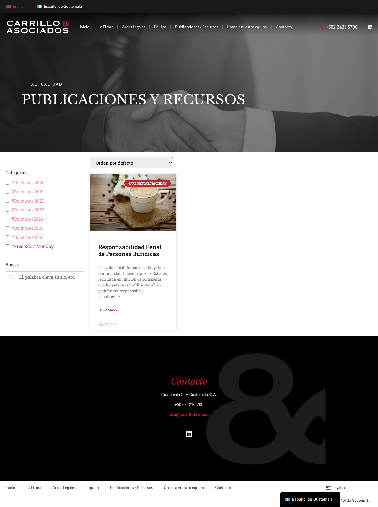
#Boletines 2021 (27, 191)
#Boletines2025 (27, 228)
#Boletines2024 (27, 219)
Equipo (160, 26)
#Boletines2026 (27, 237)
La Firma (105, 26)
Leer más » (108, 310)
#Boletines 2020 (28, 182)
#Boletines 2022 (28, 201)
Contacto (284, 26)
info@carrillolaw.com (189, 414)
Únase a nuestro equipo (247, 26)
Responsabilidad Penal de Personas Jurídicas (130, 250)
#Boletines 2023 (28, 209)
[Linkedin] (370, 26)
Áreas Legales (133, 26)
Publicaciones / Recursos (196, 26)
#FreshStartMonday (32, 246)
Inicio (84, 26)
